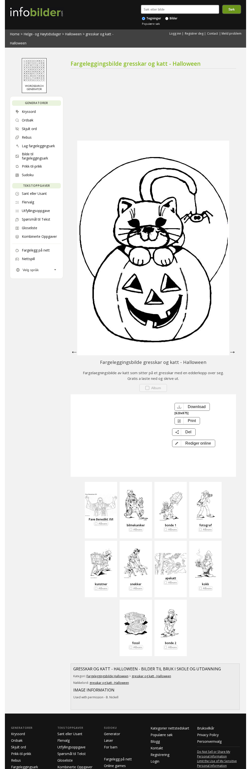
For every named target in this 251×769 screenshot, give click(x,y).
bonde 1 (170, 525)
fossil (136, 643)
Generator (112, 733)
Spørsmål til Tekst (71, 753)
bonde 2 (170, 643)
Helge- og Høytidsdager (42, 34)
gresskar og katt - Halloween (151, 676)
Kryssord (18, 733)
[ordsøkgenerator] (34, 91)
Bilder (173, 18)
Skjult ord (18, 747)
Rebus (16, 760)
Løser (108, 740)
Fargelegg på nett (118, 759)
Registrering (160, 754)
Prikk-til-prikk (21, 753)
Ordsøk (17, 740)
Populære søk (151, 24)
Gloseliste (65, 760)
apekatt (170, 578)
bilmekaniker (136, 525)
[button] (193, 443)
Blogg (155, 741)
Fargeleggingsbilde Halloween (107, 676)
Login (155, 761)
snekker (135, 584)
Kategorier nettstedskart (170, 728)
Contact (212, 33)
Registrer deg (194, 33)
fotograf (205, 525)
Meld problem (231, 33)
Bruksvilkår (205, 728)
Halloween (73, 34)
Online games (115, 765)
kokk (205, 584)
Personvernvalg (209, 741)
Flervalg (63, 740)
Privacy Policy (208, 734)
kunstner (101, 584)
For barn (110, 747)
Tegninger (153, 18)
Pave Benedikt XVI (101, 519)
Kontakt (157, 748)
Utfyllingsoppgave (71, 747)
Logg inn (175, 33)
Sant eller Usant (69, 733)
